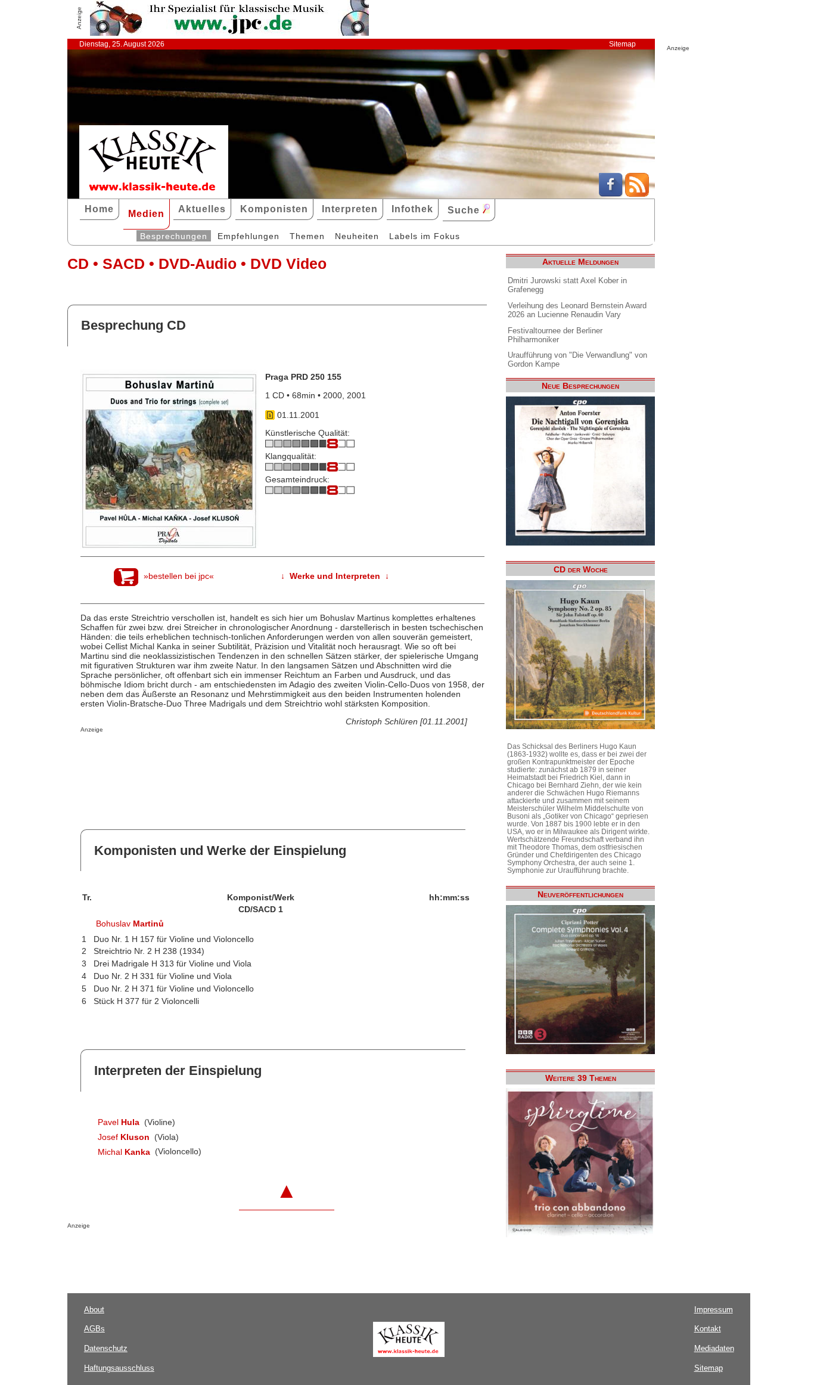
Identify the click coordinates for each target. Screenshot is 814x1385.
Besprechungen (173, 236)
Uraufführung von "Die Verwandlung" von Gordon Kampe (577, 359)
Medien (146, 214)
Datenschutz (106, 1348)
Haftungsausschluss (119, 1368)
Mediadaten (714, 1348)
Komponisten (274, 209)
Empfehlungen (248, 236)
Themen (307, 236)
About (94, 1309)
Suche (465, 210)
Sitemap (622, 44)
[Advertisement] (219, 756)
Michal (124, 1152)
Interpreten (350, 209)
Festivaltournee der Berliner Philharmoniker (555, 335)
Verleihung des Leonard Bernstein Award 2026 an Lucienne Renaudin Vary (577, 310)
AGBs (94, 1328)
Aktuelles (202, 209)
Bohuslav (130, 923)
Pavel (118, 1122)
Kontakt (707, 1328)
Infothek (412, 209)
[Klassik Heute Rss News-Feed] (637, 194)
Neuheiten (357, 236)
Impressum (713, 1309)
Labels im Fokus (424, 236)
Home (99, 209)
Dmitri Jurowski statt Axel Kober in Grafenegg (567, 285)
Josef (124, 1137)
